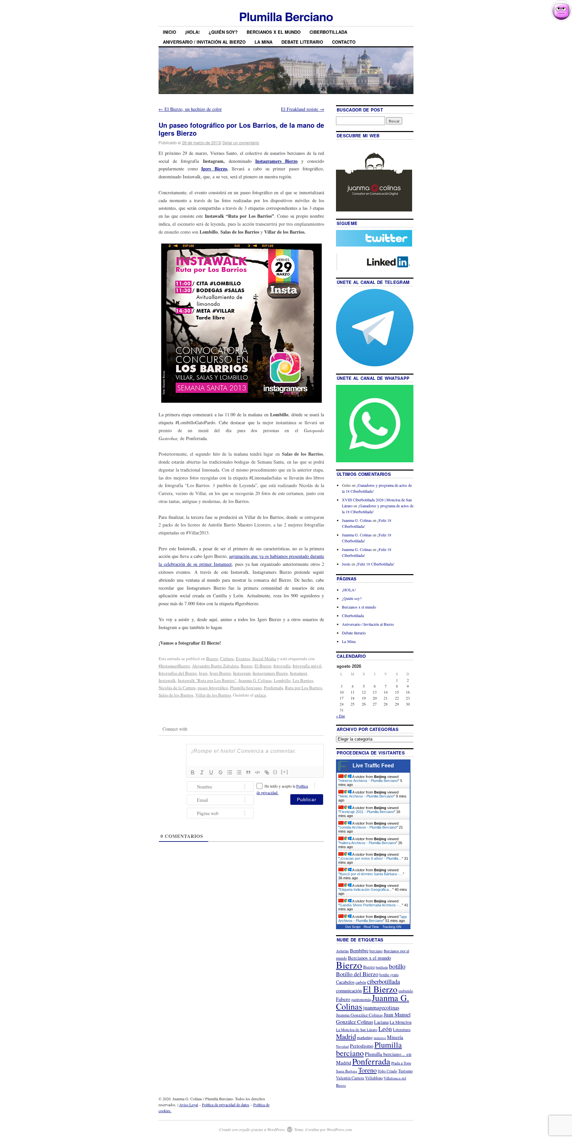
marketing (365, 1037)
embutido (406, 990)
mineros (380, 1037)
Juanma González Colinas (359, 1015)
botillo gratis (389, 974)
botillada (382, 967)
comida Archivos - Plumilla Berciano (368, 827)
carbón (361, 982)
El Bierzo (263, 666)
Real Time (371, 927)
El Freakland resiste (302, 109)
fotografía (282, 666)
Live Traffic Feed (373, 765)
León (385, 1028)
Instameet (298, 673)
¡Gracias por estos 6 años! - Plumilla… (371, 858)
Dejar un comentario (240, 142)
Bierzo (212, 658)
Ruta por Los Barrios (303, 688)
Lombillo (282, 680)
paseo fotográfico (213, 688)
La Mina (263, 42)
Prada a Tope (401, 1063)
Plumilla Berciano (286, 16)
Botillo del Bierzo (357, 974)
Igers (203, 673)
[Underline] (211, 772)
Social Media (264, 658)
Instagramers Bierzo (270, 673)
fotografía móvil (307, 666)
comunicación (349, 990)
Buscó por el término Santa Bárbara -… (371, 874)
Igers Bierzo (220, 673)
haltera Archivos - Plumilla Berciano (368, 843)
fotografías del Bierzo (178, 673)
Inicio (169, 32)
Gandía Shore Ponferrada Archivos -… (371, 905)
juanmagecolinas (381, 1007)
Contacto (344, 42)
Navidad (342, 1046)
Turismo (405, 1071)
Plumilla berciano (246, 688)
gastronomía (361, 999)
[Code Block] (257, 772)
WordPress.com (339, 1129)
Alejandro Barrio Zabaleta (215, 666)
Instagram (242, 673)
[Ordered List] (229, 772)
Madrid (346, 1036)
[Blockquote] (248, 772)
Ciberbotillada (328, 32)
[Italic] (202, 772)
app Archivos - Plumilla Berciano (372, 919)
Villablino (374, 1078)
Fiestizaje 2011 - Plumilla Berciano (367, 812)
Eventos (243, 658)
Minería (395, 1037)
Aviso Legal (188, 1104)
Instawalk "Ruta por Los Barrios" (207, 680)
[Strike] (220, 772)
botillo (397, 966)
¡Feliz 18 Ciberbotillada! (375, 564)
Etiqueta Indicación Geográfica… (366, 889)
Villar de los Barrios (213, 695)
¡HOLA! (192, 32)
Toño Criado (387, 1071)
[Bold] (192, 772)
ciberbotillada (383, 981)
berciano (376, 950)
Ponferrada (273, 688)
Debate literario (302, 42)
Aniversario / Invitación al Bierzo (204, 42)
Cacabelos (345, 982)
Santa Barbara (346, 1071)
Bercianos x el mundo (274, 32)
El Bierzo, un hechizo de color (190, 109)
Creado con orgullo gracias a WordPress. (252, 1129)
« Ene (340, 715)
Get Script (352, 927)
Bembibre (359, 950)
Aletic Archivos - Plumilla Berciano (367, 796)
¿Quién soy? (223, 32)
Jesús (346, 564)
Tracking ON (391, 927)
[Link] (266, 772)
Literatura (401, 1029)
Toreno (367, 1069)
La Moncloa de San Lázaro (356, 1029)
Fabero (343, 998)
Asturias (342, 950)
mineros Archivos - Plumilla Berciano (369, 781)
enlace (260, 695)
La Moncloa (400, 1022)
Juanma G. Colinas (255, 680)
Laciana (381, 1022)
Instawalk (167, 680)
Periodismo (361, 1045)
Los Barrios (303, 680)
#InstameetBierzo (174, 666)
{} (275, 771)
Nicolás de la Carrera (177, 688)
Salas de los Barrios (176, 695)
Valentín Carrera (350, 1078)
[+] (284, 771)
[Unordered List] (239, 772)
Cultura (227, 658)
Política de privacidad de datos (225, 1104)
